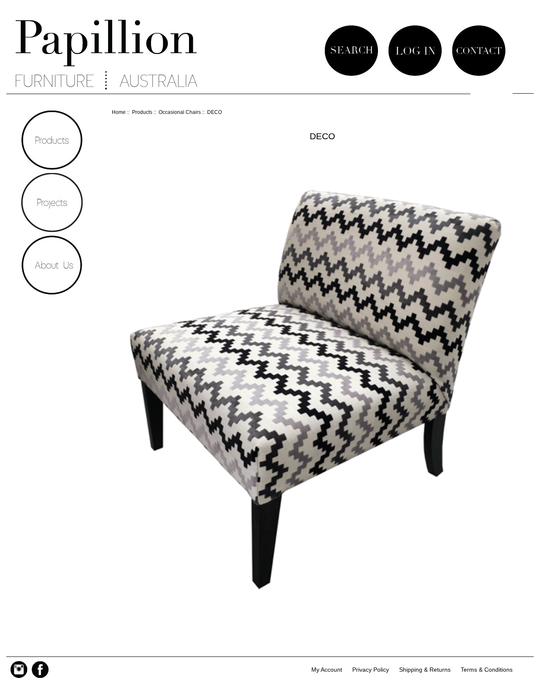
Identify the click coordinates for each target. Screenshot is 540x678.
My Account (326, 669)
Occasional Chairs (180, 112)
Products (142, 112)
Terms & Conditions (487, 669)
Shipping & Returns (425, 669)
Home (119, 112)
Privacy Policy (370, 669)
